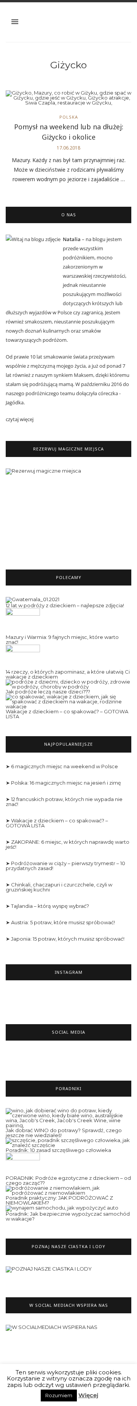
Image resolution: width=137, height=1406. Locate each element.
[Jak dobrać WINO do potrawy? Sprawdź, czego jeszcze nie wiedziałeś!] (68, 1118)
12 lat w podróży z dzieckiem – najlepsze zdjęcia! (65, 605)
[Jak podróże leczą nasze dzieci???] (68, 684)
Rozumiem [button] (58, 1395)
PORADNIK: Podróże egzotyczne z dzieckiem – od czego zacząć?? (68, 1180)
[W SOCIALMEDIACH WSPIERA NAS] (51, 1331)
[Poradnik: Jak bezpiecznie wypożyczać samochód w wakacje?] (62, 1208)
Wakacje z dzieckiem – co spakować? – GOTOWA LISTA (67, 713)
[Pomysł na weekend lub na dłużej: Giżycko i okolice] (68, 100)
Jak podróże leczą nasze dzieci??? (48, 692)
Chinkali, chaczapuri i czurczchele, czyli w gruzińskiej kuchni (59, 887)
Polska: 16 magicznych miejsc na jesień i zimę (66, 783)
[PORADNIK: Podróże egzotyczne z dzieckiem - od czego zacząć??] (23, 1164)
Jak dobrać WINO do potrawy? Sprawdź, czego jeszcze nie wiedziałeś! (64, 1132)
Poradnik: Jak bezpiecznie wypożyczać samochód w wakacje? (68, 1216)
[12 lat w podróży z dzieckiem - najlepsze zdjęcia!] (32, 600)
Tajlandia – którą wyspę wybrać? (50, 906)
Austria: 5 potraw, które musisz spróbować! (63, 922)
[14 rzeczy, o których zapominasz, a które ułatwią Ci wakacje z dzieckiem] (23, 656)
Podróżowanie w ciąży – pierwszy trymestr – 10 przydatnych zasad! (65, 865)
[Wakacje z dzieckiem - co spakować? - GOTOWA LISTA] (68, 701)
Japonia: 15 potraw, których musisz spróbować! (67, 939)
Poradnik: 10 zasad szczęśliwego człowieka (58, 1150)
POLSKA (68, 117)
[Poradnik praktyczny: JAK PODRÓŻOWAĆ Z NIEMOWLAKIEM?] (68, 1190)
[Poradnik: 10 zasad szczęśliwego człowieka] (68, 1142)
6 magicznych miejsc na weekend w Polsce (64, 766)
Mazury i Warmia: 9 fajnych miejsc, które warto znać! (62, 639)
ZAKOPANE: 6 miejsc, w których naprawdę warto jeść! (67, 844)
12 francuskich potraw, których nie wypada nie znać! (64, 801)
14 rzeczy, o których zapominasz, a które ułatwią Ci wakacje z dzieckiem (68, 674)
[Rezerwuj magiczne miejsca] (68, 510)
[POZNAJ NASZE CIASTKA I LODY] (49, 1272)
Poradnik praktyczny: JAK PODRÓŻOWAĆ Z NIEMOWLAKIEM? (59, 1200)
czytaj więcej (19, 419)
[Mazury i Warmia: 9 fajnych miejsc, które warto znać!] (23, 621)
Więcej (88, 1395)
